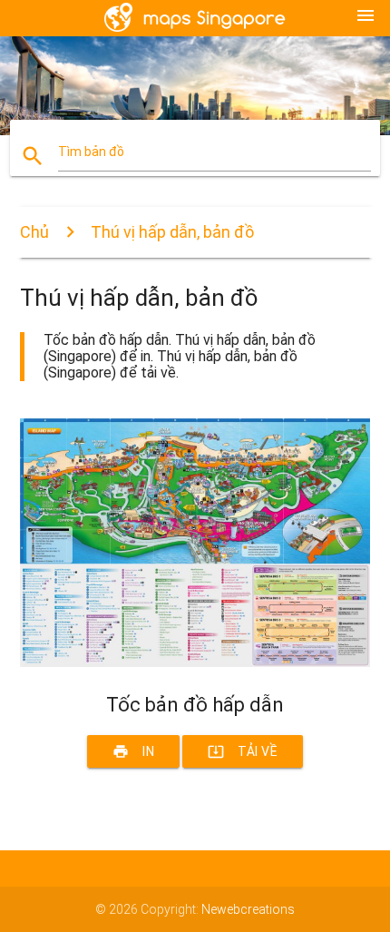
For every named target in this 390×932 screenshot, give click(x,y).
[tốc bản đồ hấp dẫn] (195, 662)
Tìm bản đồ (91, 151)
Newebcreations (248, 909)
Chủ (34, 231)
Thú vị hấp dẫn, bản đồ (172, 231)
